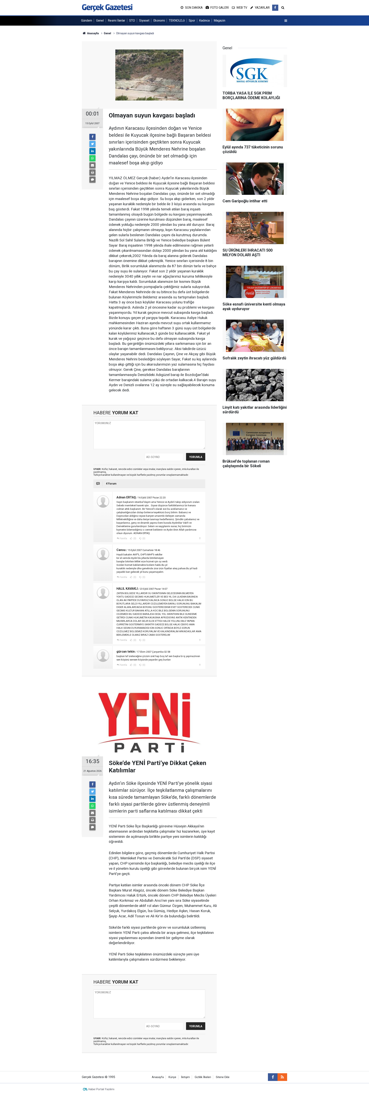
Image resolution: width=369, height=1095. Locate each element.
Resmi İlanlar (116, 20)
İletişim (185, 1077)
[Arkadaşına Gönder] (92, 165)
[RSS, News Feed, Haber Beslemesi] (282, 1077)
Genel (100, 20)
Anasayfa (158, 1077)
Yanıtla (123, 538)
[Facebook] (92, 137)
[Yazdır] (92, 172)
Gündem (86, 20)
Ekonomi (159, 20)
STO (132, 20)
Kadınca (204, 20)
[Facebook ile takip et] (275, 8)
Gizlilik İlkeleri (203, 1077)
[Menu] (285, 20)
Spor (192, 20)
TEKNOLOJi (177, 20)
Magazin (219, 20)
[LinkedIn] (92, 151)
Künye (172, 1077)
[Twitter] (92, 144)
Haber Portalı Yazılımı (101, 1089)
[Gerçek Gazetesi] (107, 7)
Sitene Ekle (222, 1077)
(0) (134, 538)
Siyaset (144, 20)
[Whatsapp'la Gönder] (92, 158)
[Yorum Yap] (92, 180)
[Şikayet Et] (199, 538)
